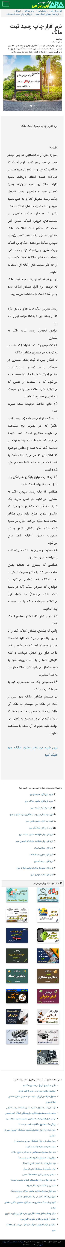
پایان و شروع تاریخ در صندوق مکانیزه (39, 1085)
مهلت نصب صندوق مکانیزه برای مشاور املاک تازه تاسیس (30, 1113)
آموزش (18, 11)
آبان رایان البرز (56, 11)
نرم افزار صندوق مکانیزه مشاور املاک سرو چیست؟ (33, 1191)
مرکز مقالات (29, 11)
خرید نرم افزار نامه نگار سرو (41, 828)
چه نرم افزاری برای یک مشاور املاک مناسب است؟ (33, 1180)
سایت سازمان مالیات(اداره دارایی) (41, 1147)
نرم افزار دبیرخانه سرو (43, 861)
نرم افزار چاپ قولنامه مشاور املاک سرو (36, 835)
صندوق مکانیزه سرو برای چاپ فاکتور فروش (37, 1091)
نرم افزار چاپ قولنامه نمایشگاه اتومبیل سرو (34, 841)
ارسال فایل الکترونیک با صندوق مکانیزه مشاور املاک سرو (31, 1119)
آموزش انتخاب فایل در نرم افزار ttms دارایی (36, 1197)
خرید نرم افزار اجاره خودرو (41, 794)
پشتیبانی (42, 11)
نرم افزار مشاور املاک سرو (47, 14)
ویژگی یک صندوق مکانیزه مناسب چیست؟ (37, 1124)
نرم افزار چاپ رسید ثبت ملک (19, 14)
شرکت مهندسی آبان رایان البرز (22, 1243)
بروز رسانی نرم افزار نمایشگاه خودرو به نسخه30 (35, 1141)
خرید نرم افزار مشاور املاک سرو (39, 801)
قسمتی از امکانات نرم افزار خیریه (41, 1186)
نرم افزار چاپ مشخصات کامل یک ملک (39, 1163)
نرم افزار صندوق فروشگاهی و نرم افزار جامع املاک (34, 1152)
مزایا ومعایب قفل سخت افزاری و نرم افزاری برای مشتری (30, 1213)
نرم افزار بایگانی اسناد (43, 848)
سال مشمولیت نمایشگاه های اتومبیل (40, 1169)
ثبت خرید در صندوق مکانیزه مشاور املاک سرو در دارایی (31, 1108)
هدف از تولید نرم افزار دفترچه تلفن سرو (38, 1219)
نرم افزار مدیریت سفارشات (41, 855)
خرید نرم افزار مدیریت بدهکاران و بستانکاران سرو (31, 815)
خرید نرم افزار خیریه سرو (41, 808)
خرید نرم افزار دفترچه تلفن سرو (39, 821)
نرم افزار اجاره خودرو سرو (42, 875)
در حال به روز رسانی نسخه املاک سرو (39, 1175)
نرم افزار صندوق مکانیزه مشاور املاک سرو (34, 868)
